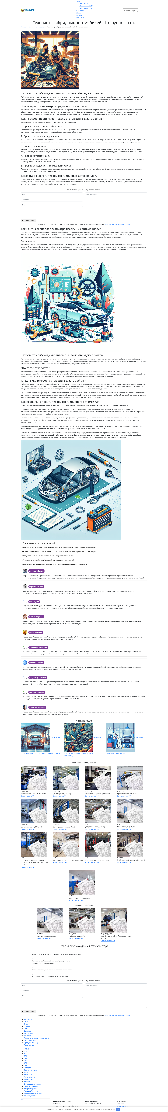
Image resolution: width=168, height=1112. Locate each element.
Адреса (26, 1072)
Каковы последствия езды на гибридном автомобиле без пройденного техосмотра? (55, 564)
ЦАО (26, 1065)
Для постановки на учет (33, 1093)
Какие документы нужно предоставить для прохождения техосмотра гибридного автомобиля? (59, 547)
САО (25, 1056)
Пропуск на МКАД (86, 6)
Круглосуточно (30, 1096)
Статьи (26, 1029)
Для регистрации (30, 1089)
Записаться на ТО (28, 796)
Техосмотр (84, 3)
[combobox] (130, 10)
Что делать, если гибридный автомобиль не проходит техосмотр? (48, 556)
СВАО (26, 1061)
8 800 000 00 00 (122, 1106)
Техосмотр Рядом (30, 1070)
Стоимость (80, 10)
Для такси (28, 1082)
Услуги (78, 1)
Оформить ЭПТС (86, 8)
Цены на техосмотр (31, 1086)
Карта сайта (28, 1033)
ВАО (25, 1063)
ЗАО (25, 1054)
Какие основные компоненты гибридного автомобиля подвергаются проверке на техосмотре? (59, 551)
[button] (84, 758)
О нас (78, 13)
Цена (26, 1022)
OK (118, 1109)
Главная (24, 27)
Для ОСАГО (28, 1079)
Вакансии (27, 1031)
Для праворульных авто (33, 1084)
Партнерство (29, 1045)
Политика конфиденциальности (36, 1038)
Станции (27, 1068)
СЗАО (26, 1051)
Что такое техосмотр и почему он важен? (39, 543)
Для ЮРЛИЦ (28, 1075)
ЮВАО (26, 1049)
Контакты (80, 17)
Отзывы (79, 15)
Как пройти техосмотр (37, 27)
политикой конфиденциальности (117, 224)
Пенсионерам (29, 1077)
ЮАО (26, 1058)
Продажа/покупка (31, 1091)
